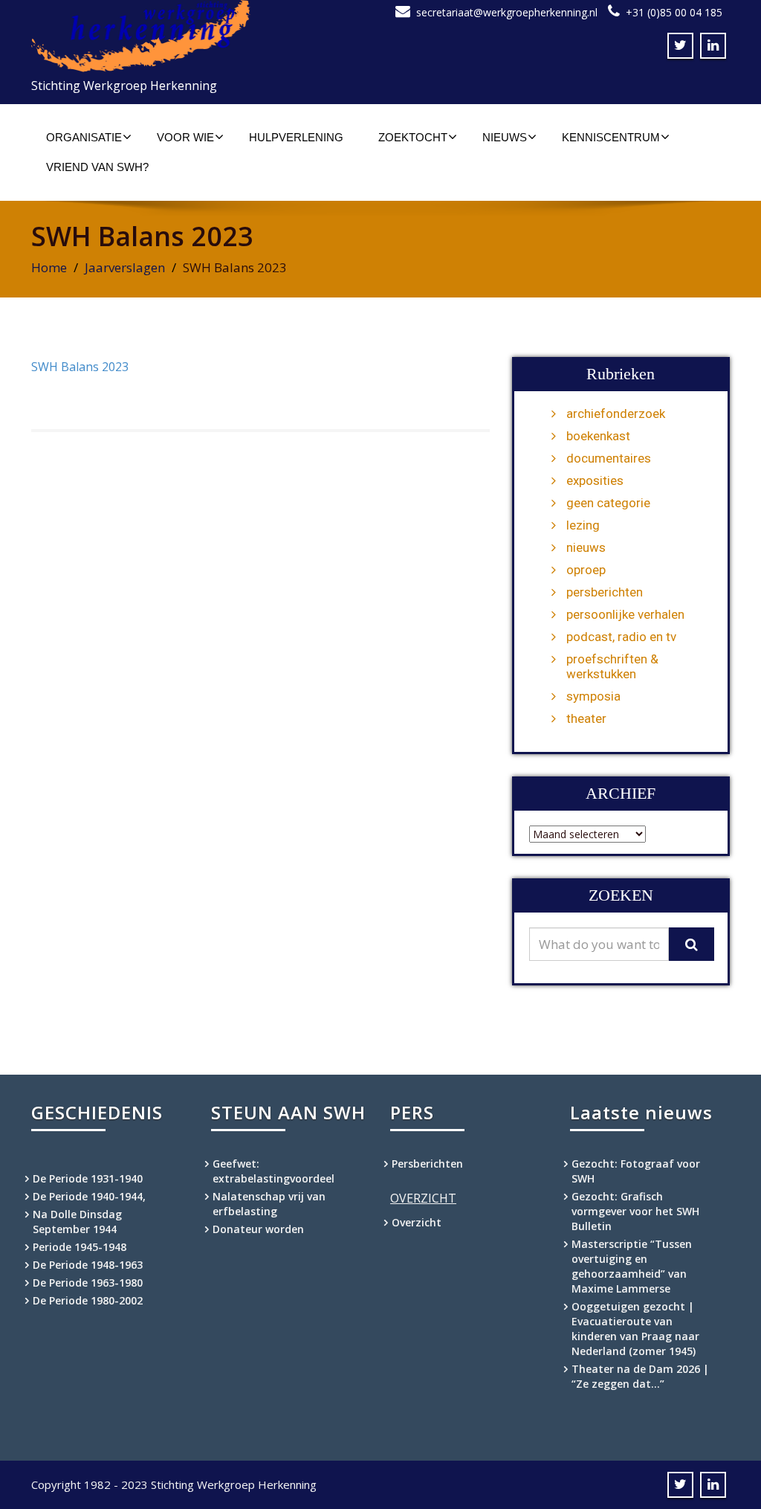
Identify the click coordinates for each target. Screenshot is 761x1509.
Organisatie (84, 137)
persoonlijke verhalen (625, 614)
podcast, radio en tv (621, 636)
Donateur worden (258, 1229)
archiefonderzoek (615, 413)
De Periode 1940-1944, (89, 1196)
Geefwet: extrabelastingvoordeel (273, 1170)
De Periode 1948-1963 (88, 1265)
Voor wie (185, 137)
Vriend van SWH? (97, 167)
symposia (593, 696)
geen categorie (608, 502)
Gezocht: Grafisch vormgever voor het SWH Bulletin (635, 1211)
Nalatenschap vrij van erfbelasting (269, 1203)
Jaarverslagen (125, 267)
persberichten (604, 592)
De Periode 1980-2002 (88, 1300)
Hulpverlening (296, 137)
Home (49, 267)
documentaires (608, 458)
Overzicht (416, 1222)
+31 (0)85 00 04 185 (674, 12)
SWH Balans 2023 (80, 366)
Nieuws (504, 137)
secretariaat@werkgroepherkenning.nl (507, 12)
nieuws (586, 547)
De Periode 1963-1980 (88, 1282)
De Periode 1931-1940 (88, 1178)
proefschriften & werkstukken (612, 666)
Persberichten (427, 1163)
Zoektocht (412, 137)
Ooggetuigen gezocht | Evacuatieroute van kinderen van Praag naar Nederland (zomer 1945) (635, 1328)
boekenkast (598, 435)
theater (586, 718)
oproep (586, 569)
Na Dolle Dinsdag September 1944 (77, 1221)
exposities (595, 480)
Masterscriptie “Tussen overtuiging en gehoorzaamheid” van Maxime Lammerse (631, 1266)
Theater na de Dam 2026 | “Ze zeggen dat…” (640, 1376)
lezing (583, 525)
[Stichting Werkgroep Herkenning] (200, 36)
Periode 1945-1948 (79, 1247)
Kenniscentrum (611, 137)
